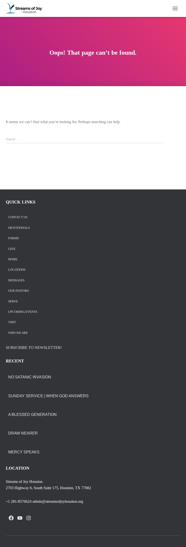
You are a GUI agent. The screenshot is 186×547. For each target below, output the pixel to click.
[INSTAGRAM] (28, 518)
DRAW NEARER (23, 433)
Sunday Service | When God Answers (48, 396)
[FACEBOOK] (11, 518)
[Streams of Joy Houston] (26, 8)
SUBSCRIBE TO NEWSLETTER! (34, 347)
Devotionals (19, 228)
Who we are (18, 333)
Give (12, 249)
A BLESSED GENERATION (32, 414)
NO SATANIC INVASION (29, 377)
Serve (13, 301)
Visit (12, 322)
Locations (16, 270)
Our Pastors (18, 291)
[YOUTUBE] (20, 518)
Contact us (17, 217)
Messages (16, 280)
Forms (13, 238)
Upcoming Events (22, 312)
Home (12, 259)
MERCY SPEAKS (23, 452)
